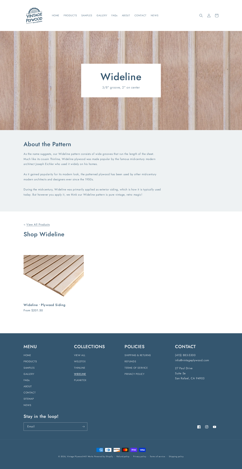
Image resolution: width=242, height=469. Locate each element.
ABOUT (28, 386)
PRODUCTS (30, 361)
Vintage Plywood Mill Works (80, 456)
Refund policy (123, 456)
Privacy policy (139, 456)
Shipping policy (176, 456)
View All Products (38, 224)
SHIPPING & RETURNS (138, 355)
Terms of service (157, 456)
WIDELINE (80, 374)
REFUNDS (130, 361)
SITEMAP (29, 399)
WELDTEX (80, 361)
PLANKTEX (80, 380)
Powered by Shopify (103, 456)
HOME (27, 355)
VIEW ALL (79, 355)
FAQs (27, 380)
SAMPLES (29, 368)
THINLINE (79, 368)
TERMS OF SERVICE (136, 368)
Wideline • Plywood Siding (45, 305)
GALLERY (29, 374)
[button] (201, 15)
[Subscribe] (83, 426)
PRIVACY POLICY (134, 374)
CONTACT (30, 392)
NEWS (27, 405)
